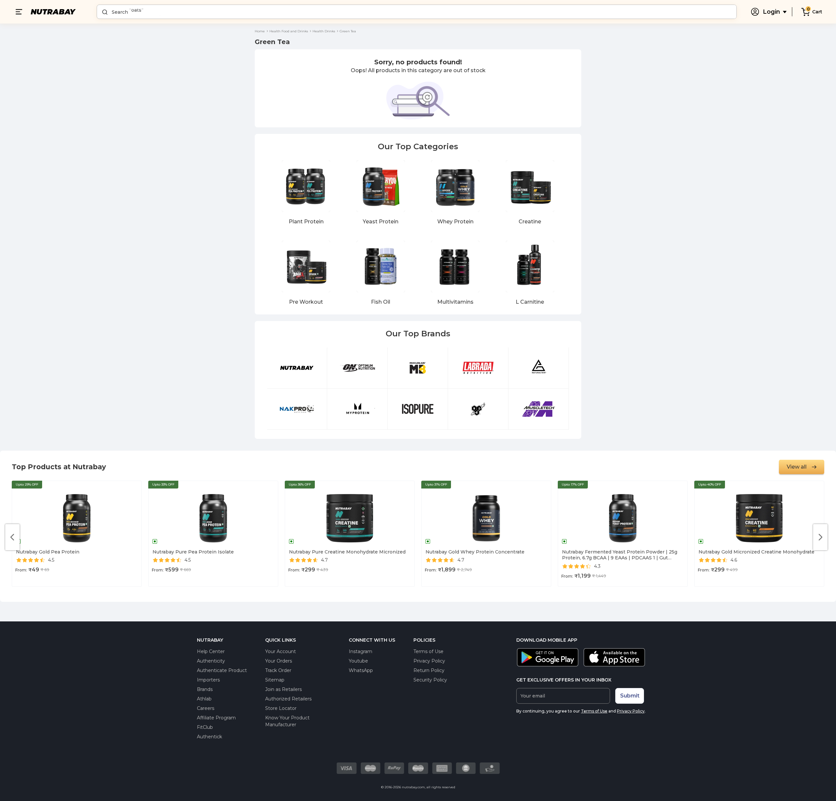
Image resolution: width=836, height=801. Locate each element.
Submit (629, 696)
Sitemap (274, 680)
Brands (205, 689)
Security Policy (430, 680)
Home (260, 31)
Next (820, 537)
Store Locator (281, 708)
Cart (817, 12)
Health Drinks (324, 31)
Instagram (360, 651)
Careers (205, 708)
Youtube (358, 661)
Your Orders (278, 661)
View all (797, 467)
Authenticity (211, 661)
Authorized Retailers (288, 699)
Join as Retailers (283, 689)
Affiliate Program (216, 718)
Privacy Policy (429, 661)
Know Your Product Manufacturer (287, 721)
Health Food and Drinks (288, 31)
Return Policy (428, 670)
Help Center (211, 651)
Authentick (209, 737)
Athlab (204, 699)
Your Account (280, 651)
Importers (208, 680)
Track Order (278, 670)
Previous (12, 537)
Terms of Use (428, 651)
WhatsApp (361, 670)
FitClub (205, 727)
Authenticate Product (222, 670)
